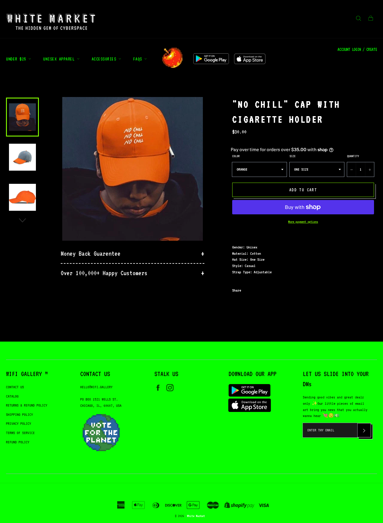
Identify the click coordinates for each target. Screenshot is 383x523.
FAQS (139, 58)
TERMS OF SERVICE (20, 432)
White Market (196, 516)
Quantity (353, 156)
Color (236, 156)
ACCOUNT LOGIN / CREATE (357, 49)
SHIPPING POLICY (19, 414)
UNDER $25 (17, 58)
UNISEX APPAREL (60, 58)
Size (293, 156)
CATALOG (12, 396)
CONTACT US (15, 387)
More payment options (303, 222)
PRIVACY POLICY (18, 423)
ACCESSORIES (105, 58)
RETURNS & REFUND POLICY (26, 405)
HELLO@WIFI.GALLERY (96, 387)
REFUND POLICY (17, 442)
